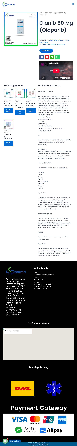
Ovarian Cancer (43, 42)
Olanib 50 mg (46, 44)
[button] (34, 15)
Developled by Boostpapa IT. (38, 445)
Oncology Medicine (63, 40)
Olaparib (53, 44)
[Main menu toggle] (73, 4)
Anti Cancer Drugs (51, 13)
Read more (8, 110)
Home (41, 13)
